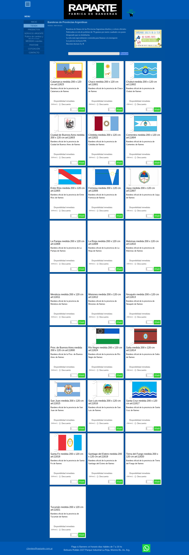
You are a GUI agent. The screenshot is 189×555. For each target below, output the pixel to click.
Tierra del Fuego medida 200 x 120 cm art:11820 (142, 455)
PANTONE (34, 45)
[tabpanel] (98, 38)
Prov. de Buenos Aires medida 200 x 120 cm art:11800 (66, 348)
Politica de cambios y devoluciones (34, 37)
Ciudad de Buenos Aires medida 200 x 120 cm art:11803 (67, 136)
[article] (68, 87)
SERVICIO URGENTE (34, 33)
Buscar (124, 53)
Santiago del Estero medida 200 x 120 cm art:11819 (105, 455)
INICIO (34, 22)
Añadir (81, 109)
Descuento (66, 104)
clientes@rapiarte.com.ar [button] (39, 548)
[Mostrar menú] (27, 4)
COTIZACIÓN (34, 49)
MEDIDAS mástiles (34, 41)
